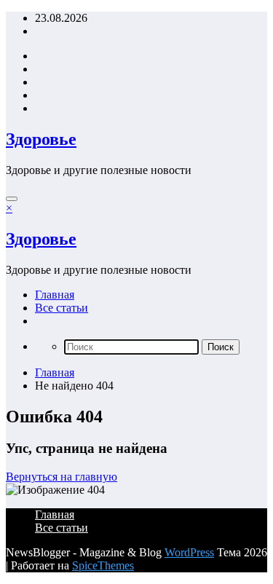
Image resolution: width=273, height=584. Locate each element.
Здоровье (41, 139)
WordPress (189, 552)
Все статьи (61, 307)
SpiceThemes (103, 565)
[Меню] (11, 199)
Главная (54, 294)
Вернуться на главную (61, 476)
